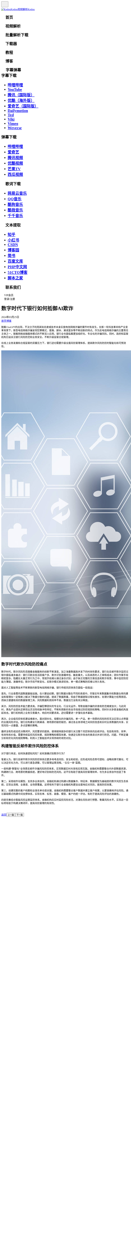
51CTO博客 (17, 272)
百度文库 (15, 261)
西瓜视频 (15, 174)
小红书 (13, 240)
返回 (3, 814)
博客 (9, 321)
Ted (11, 115)
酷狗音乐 (15, 204)
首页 (3, 321)
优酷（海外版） (21, 100)
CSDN (13, 245)
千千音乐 (15, 216)
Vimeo (13, 123)
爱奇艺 (13, 152)
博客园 (13, 250)
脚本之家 (15, 278)
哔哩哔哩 (15, 85)
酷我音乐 (15, 210)
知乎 (11, 234)
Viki (11, 119)
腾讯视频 (15, 158)
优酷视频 (15, 163)
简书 (11, 256)
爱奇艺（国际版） (23, 106)
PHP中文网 (17, 267)
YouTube (15, 89)
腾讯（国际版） (21, 95)
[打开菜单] (4, 4)
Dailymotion (18, 110)
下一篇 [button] (19, 815)
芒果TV (14, 169)
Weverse (15, 128)
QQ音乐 (14, 199)
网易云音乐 (17, 193)
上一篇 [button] (11, 815)
